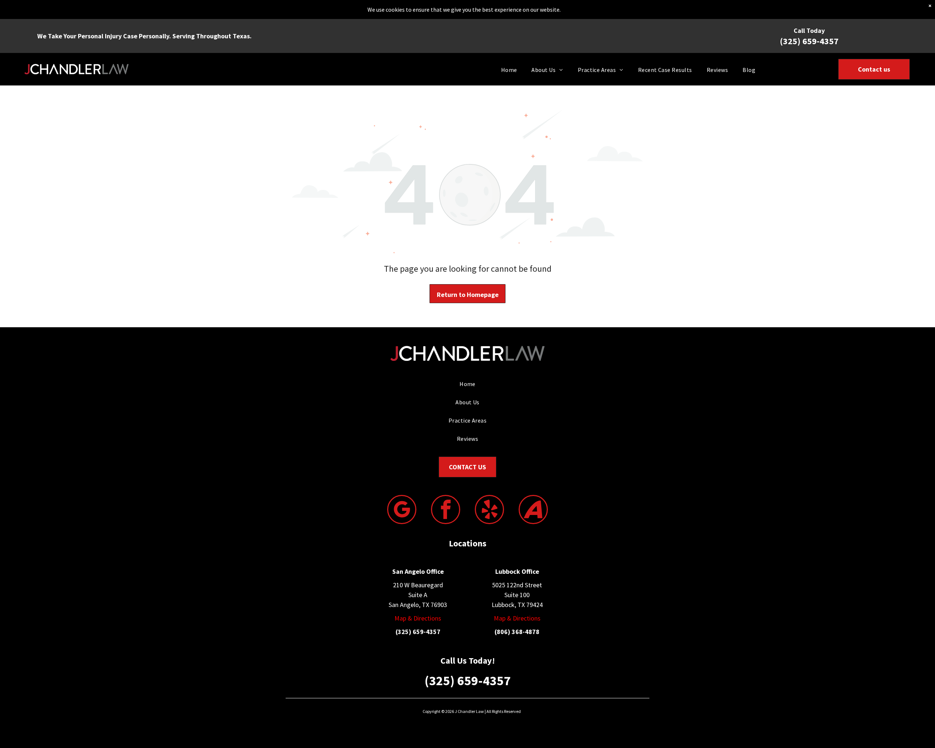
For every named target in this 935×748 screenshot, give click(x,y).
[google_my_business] (401, 510)
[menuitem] (509, 69)
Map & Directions (417, 618)
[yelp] (489, 510)
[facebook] (445, 510)
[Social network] (533, 510)
